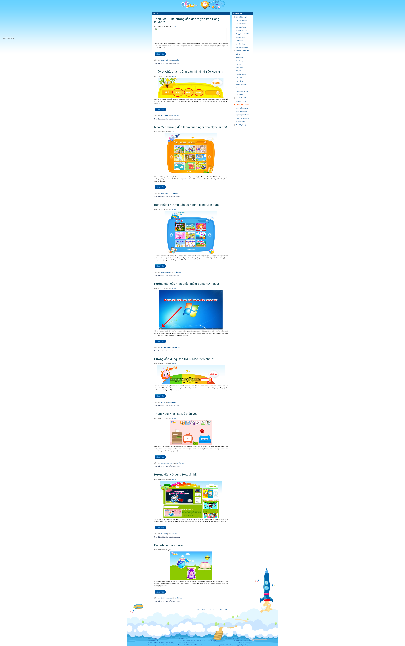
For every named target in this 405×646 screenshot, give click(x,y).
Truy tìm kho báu (241, 121)
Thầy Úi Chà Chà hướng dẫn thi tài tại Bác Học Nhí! (188, 71)
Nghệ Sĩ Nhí (164, 193)
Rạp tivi (163, 402)
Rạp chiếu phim (165, 347)
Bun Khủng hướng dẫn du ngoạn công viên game (187, 204)
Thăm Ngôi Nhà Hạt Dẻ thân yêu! (176, 413)
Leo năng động (240, 44)
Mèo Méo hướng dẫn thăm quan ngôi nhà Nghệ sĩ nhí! (190, 127)
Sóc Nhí (173, 26)
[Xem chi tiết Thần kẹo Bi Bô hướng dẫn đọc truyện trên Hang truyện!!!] (160, 58)
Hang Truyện (164, 60)
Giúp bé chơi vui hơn (242, 91)
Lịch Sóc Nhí (239, 94)
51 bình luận (173, 534)
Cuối (225, 609)
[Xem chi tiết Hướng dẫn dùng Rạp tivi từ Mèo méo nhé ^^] (160, 400)
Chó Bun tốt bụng (241, 27)
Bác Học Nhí (164, 115)
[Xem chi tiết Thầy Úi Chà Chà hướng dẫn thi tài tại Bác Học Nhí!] (160, 113)
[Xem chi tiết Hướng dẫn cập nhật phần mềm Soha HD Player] (160, 345)
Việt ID (238, 54)
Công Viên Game (166, 272)
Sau (220, 609)
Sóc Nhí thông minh (241, 20)
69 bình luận (175, 60)
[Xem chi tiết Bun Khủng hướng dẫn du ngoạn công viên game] (160, 270)
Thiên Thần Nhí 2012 (242, 111)
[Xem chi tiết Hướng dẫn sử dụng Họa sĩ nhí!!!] (160, 532)
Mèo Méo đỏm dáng (242, 30)
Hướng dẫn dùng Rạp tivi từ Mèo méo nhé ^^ (184, 359)
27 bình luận (178, 598)
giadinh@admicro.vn (188, 642)
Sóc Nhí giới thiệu (241, 125)
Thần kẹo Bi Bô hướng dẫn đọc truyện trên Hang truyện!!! (186, 20)
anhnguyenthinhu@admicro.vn (161, 645)
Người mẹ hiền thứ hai (242, 115)
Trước (203, 609)
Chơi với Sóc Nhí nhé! (167, 463)
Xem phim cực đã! (241, 101)
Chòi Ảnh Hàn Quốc (242, 74)
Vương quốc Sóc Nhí (242, 104)
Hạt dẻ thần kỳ (240, 57)
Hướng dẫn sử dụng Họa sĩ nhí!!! (176, 474)
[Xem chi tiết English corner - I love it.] (160, 596)
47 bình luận (172, 402)
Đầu (198, 609)
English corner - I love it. (170, 545)
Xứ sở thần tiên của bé (242, 118)
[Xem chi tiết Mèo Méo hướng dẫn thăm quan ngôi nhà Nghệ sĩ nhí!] (160, 191)
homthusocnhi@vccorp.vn (244, 642)
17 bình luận (180, 463)
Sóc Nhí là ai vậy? (241, 17)
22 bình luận (174, 193)
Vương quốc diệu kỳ (242, 47)
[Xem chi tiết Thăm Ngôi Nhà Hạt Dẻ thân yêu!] (160, 461)
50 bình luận (176, 347)
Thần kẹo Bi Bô (240, 37)
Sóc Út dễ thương (241, 24)
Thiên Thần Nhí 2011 (242, 108)
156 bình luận (175, 115)
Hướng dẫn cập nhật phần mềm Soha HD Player (186, 283)
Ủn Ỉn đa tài (239, 40)
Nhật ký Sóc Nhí (241, 98)
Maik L (173, 132)
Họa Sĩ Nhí (164, 534)
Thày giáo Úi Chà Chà (242, 34)
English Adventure (166, 598)
